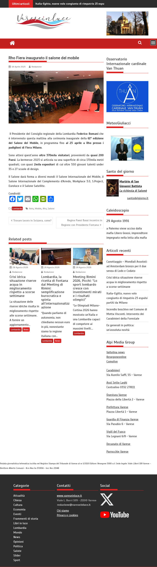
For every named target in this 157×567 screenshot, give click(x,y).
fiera (31, 208)
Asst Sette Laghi (116, 382)
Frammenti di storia (25, 518)
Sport (16, 560)
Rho (45, 208)
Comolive (112, 361)
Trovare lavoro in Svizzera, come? (32, 220)
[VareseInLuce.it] (12, 43)
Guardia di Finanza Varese (122, 419)
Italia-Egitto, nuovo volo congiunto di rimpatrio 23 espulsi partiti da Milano (82, 3)
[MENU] (153, 42)
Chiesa (17, 500)
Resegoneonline (116, 357)
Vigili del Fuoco (115, 431)
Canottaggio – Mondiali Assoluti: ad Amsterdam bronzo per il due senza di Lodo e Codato (126, 266)
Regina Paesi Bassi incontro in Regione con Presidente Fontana (81, 222)
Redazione (37, 66)
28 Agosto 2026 (20, 267)
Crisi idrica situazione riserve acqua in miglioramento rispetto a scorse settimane (126, 282)
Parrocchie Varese (117, 451)
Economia (19, 509)
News (26, 329)
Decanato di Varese (118, 444)
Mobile (38, 208)
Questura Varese (116, 395)
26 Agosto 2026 (51, 267)
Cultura (17, 505)
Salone (51, 208)
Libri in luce (20, 523)
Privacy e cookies (67, 515)
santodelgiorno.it (137, 198)
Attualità (19, 495)
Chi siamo (63, 510)
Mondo (17, 532)
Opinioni (18, 541)
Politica (18, 546)
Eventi (17, 514)
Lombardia (17, 208)
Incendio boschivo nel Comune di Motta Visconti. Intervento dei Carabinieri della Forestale (126, 314)
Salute (17, 551)
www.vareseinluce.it (69, 495)
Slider (16, 555)
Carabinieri (113, 370)
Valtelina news (115, 352)
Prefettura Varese (117, 407)
